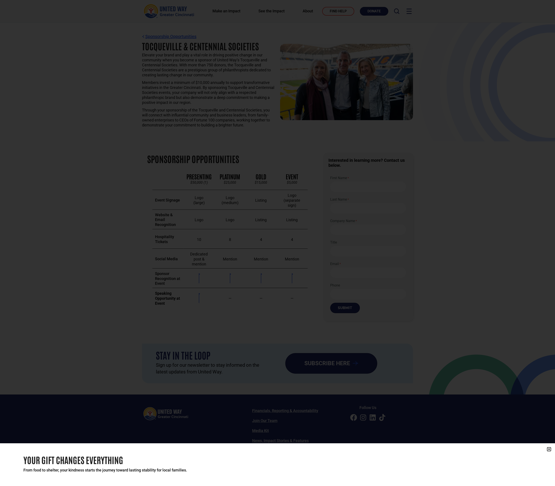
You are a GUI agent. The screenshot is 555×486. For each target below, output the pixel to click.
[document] (277, 243)
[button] (549, 449)
